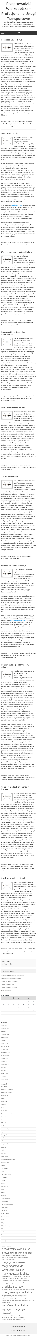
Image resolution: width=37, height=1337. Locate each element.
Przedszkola (4, 1186)
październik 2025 (5, 1052)
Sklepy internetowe (13, 864)
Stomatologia (4, 1207)
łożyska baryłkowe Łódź (7, 1315)
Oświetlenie (4, 1177)
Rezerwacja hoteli (12, 244)
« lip (18, 1018)
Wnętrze (3, 1232)
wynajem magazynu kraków (27, 324)
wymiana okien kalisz (7, 469)
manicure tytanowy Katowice (8, 1259)
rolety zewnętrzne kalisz (28, 467)
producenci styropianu (7, 1282)
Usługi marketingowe (6, 1228)
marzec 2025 (4, 1073)
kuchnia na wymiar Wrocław (8, 1255)
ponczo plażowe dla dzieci (8, 1280)
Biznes (3, 1098)
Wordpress (27, 1335)
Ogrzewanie (4, 1168)
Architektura (4, 1095)
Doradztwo (4, 1110)
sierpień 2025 (4, 1058)
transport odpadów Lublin (26, 1298)
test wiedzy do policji (7, 1298)
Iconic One (9, 1335)
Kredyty (3, 1138)
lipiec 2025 (4, 1061)
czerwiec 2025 (5, 1064)
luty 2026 (3, 1040)
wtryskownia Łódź (6, 1302)
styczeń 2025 (4, 1079)
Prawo (3, 1183)
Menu (18, 32)
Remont (3, 1192)
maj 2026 (3, 1031)
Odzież (3, 1165)
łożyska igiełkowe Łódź (19, 1315)
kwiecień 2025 (5, 1070)
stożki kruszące (5, 1297)
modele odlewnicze (6, 1276)
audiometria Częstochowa (9, 123)
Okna (9, 465)
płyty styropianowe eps (7, 1289)
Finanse (3, 1119)
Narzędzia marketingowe (8, 1159)
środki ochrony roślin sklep (19, 1319)
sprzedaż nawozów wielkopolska (19, 1295)
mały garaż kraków (11, 322)
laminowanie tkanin (13, 951)
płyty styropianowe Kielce (19, 1289)
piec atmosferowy (15, 398)
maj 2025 (3, 1067)
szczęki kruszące (27, 1297)
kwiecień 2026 (5, 1034)
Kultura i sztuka (5, 1141)
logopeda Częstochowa (16, 126)
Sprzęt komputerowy (7, 1204)
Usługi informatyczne (7, 1225)
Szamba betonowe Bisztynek (22, 653)
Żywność (3, 1241)
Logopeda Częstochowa (11, 40)
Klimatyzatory (5, 1135)
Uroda (2, 1219)
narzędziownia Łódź (16, 1276)
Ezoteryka (3, 1116)
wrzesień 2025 (5, 1055)
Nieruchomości (5, 1162)
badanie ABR (20, 123)
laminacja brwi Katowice (20, 1255)
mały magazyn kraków (12, 324)
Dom (9, 653)
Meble (2, 1150)
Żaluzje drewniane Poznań (12, 477)
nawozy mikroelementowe (8, 1278)
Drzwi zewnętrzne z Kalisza (13, 408)
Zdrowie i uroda (5, 1238)
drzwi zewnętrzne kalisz (17, 1252)
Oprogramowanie (6, 1174)
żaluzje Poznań (17, 558)
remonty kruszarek (30, 1289)
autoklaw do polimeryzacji (22, 396)
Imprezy (3, 1132)
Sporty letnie (4, 1201)
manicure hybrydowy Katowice (21, 1257)
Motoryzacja (4, 1156)
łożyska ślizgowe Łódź (7, 1319)
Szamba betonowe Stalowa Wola (21, 655)
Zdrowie (3, 1235)
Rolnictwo (3, 1195)
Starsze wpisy (7, 964)
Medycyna (3, 1153)
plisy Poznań (23, 556)
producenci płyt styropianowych (22, 1280)
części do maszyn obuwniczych (23, 948)
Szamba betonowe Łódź (7, 984)
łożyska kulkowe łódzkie (7, 1317)
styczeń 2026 (4, 1043)
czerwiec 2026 (5, 1028)
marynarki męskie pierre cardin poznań (21, 866)
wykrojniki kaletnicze (7, 953)
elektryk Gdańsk (19, 775)
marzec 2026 (4, 1037)
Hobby (3, 1125)
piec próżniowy (25, 398)
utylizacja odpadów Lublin (8, 1300)
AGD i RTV (4, 1086)
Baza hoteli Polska (16, 205)
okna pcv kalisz (16, 467)
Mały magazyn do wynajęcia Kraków (16, 252)
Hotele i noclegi (12, 242)
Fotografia (4, 1122)
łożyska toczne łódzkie (19, 1317)
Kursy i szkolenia (5, 1144)
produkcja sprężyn (13, 1286)
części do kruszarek (6, 1246)
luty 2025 (3, 1076)
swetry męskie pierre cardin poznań (11, 868)
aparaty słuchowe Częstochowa (23, 121)
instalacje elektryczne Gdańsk (16, 777)
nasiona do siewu (26, 1276)
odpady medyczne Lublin (21, 1278)
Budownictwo (5, 1101)
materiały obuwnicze (25, 951)
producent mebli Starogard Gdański (21, 1282)
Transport (4, 1210)
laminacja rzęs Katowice (7, 1257)
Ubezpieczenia (5, 1213)
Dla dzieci (3, 1104)
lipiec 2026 (4, 1025)
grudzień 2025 (5, 1046)
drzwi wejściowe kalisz (20, 465)
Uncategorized (12, 556)
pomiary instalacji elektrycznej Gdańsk (18, 779)
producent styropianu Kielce (8, 1283)
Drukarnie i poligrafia (6, 1113)
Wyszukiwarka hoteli (10, 133)
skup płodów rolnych (6, 1295)
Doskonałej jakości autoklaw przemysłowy (12, 975)
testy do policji (15, 1298)
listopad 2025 (4, 1049)
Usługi (9, 121)
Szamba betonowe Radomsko (9, 981)
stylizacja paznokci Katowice (16, 1297)
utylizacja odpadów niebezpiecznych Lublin (25, 1300)
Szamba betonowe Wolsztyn (13, 566)
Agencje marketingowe (7, 1089)
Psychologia (4, 1189)
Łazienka (3, 1147)
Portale (3, 1180)
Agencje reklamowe (6, 1092)
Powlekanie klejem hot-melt (13, 878)
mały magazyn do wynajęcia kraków (13, 1267)
